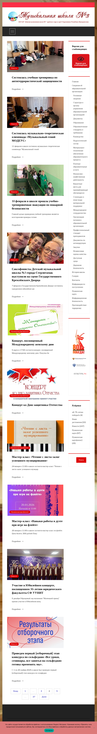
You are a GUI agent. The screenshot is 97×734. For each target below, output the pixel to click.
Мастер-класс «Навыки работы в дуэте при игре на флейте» (37, 523)
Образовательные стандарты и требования (80, 129)
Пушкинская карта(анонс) (19, 331)
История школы (78, 272)
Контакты (76, 280)
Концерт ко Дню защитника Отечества (37, 405)
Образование (78, 123)
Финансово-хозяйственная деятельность (79, 177)
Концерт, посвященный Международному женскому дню (33, 342)
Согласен (49, 730)
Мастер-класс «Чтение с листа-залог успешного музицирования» (36, 459)
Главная (75, 81)
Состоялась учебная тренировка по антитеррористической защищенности (37, 79)
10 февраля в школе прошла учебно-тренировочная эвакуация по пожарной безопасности (37, 205)
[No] (94, 728)
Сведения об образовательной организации (79, 88)
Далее (44, 697)
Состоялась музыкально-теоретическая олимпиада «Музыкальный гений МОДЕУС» (38, 137)
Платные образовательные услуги (80, 167)
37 (34, 697)
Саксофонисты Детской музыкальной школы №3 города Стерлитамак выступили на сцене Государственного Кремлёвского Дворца (36, 274)
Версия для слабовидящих (80, 64)
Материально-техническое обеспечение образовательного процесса (80, 154)
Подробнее (16, 89)
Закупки (76, 247)
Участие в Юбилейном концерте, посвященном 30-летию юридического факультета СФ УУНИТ (37, 589)
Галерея (75, 276)
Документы (78, 119)
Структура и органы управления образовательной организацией (80, 108)
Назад (15, 691)
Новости (14, 68)
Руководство (78, 137)
